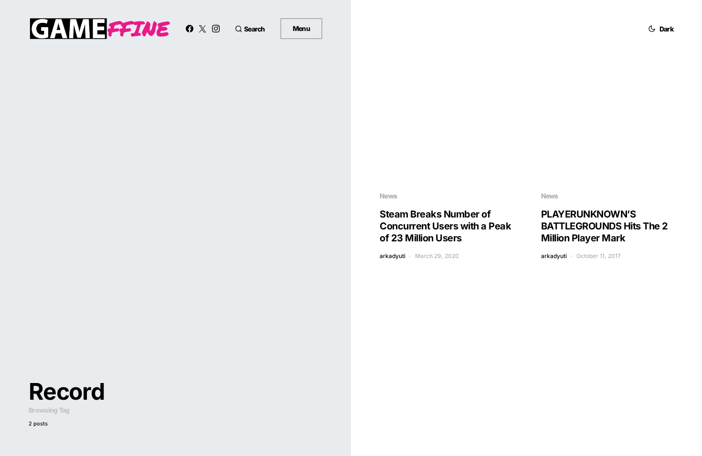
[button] (250, 29)
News (388, 196)
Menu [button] (301, 28)
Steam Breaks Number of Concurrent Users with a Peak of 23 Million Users (445, 226)
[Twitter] (202, 28)
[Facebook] (189, 28)
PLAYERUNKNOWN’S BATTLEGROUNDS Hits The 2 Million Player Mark (604, 226)
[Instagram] (216, 28)
